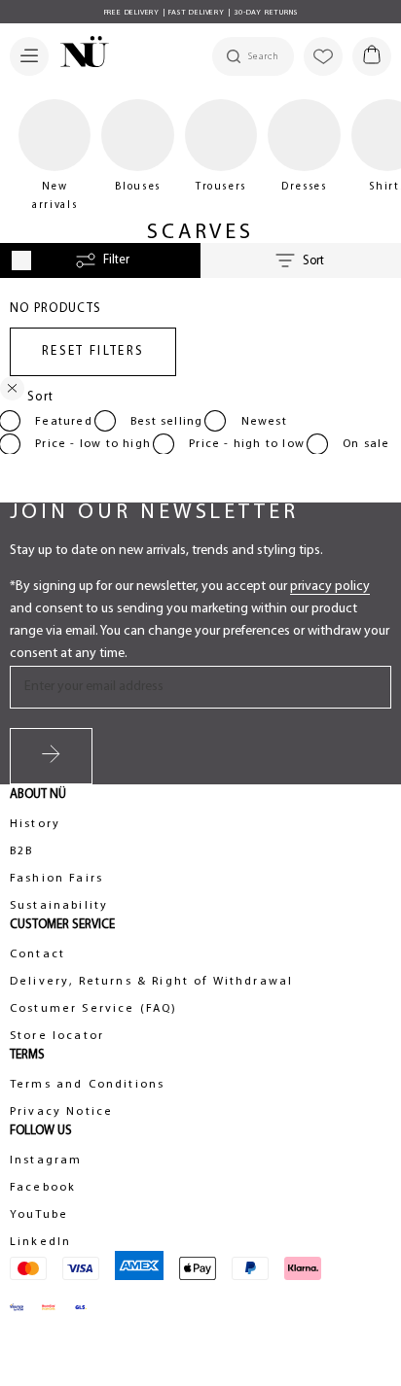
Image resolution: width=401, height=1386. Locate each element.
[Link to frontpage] (79, 54)
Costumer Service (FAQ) (94, 1009)
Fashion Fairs (56, 878)
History (35, 824)
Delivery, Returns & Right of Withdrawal (151, 982)
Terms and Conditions (87, 1085)
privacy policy (330, 586)
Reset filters (93, 351)
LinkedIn (40, 1242)
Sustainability (59, 906)
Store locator (57, 1036)
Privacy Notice (61, 1112)
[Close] (12, 392)
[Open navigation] (29, 56)
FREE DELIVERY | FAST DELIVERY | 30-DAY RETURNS (201, 13)
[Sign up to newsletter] (51, 756)
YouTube (39, 1215)
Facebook (43, 1188)
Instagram (46, 1160)
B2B (21, 851)
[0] (371, 56)
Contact (37, 954)
